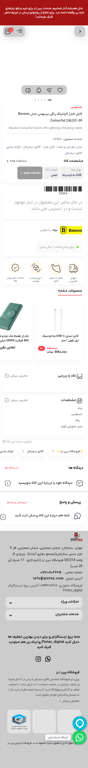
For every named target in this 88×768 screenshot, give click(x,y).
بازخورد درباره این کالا (19, 442)
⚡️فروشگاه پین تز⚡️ (70, 451)
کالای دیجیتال (32, 147)
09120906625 (50, 572)
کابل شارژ (49, 147)
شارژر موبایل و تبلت (69, 147)
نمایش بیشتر (19, 375)
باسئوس (45, 230)
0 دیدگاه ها (12, 468)
